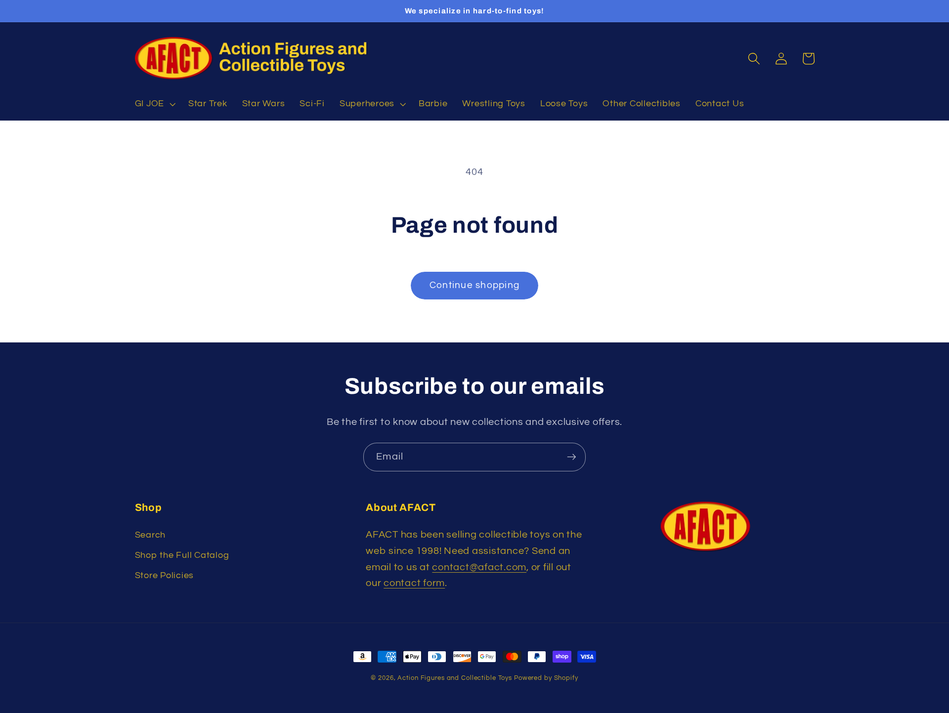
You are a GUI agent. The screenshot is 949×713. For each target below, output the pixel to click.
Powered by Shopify (546, 678)
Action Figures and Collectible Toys (454, 678)
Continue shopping (474, 285)
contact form (414, 583)
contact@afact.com (479, 567)
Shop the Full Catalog (182, 555)
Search (150, 535)
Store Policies (164, 575)
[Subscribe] (571, 457)
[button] (154, 104)
